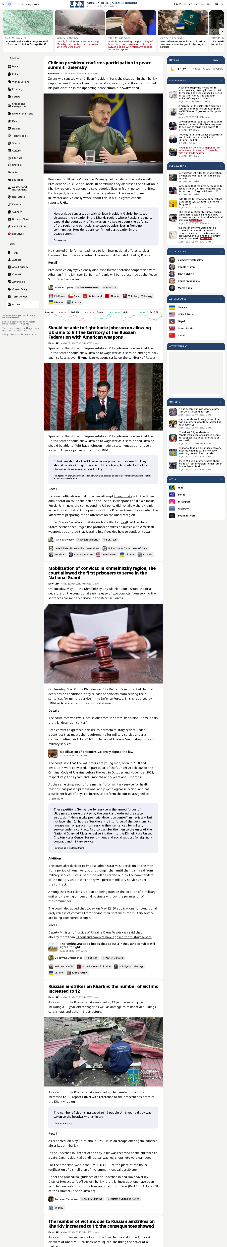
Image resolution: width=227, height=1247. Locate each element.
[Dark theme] (16, 4)
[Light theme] (3, 4)
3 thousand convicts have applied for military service (114, 937)
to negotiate (123, 496)
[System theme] (9, 4)
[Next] (222, 31)
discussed (99, 270)
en (216, 4)
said (124, 522)
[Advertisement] (196, 373)
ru (223, 4)
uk (208, 4)
